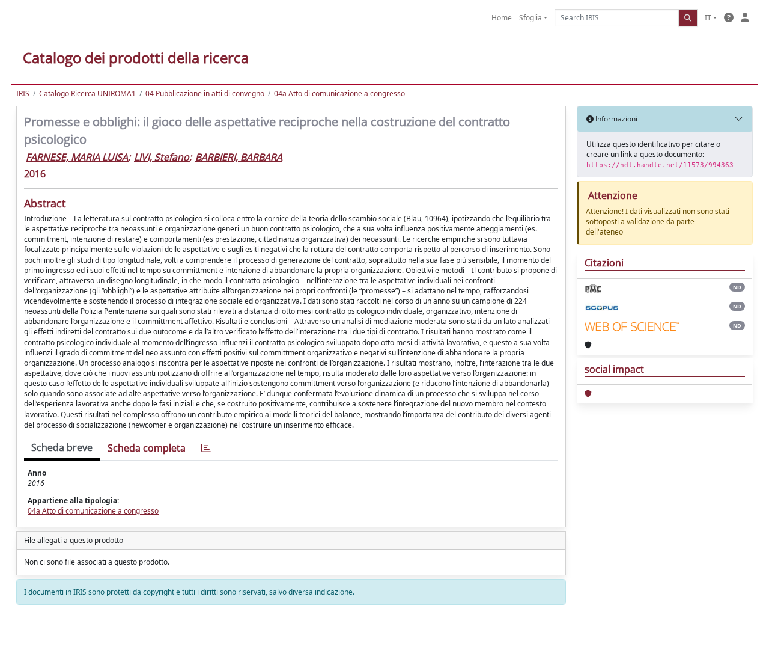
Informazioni (615, 119)
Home (501, 18)
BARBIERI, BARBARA (238, 157)
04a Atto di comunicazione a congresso (339, 93)
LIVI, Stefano (161, 157)
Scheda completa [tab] (147, 448)
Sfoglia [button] (530, 18)
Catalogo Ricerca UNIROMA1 (87, 93)
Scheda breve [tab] (62, 447)
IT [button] (708, 18)
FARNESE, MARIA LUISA (77, 157)
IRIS (22, 93)
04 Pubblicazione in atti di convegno (204, 93)
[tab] (206, 448)
